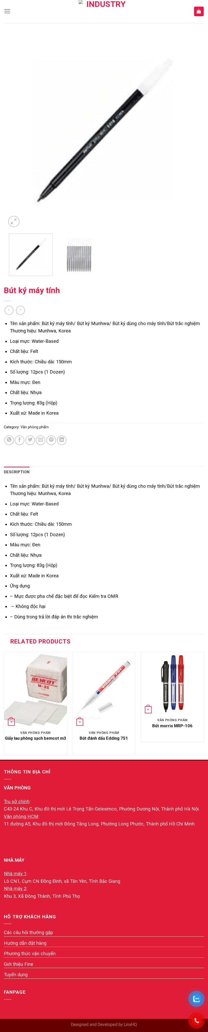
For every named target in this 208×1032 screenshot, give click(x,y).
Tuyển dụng (16, 974)
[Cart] (199, 11)
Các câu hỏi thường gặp (28, 932)
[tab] (16, 472)
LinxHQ (130, 1024)
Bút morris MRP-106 (172, 725)
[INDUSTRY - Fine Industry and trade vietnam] (104, 11)
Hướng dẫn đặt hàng (25, 943)
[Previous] (16, 130)
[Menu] (7, 11)
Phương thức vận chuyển (30, 953)
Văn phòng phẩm (35, 427)
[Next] (191, 130)
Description (16, 472)
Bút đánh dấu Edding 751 (104, 738)
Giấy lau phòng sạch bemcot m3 (35, 738)
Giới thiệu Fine (18, 964)
